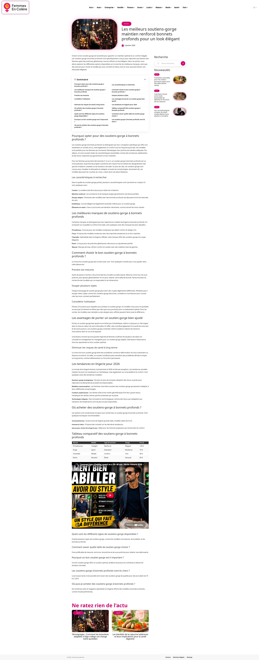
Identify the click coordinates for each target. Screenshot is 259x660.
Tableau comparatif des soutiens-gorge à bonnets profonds (126, 109)
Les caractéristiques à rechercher (123, 85)
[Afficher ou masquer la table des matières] (117, 79)
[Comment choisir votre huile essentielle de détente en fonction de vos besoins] (179, 96)
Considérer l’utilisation (82, 99)
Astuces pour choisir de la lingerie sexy (84, 428)
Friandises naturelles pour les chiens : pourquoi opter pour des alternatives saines (162, 81)
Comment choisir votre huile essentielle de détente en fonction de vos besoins (161, 98)
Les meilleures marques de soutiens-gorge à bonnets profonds (89, 91)
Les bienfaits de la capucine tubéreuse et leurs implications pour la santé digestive (130, 636)
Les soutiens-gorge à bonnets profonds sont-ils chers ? (128, 120)
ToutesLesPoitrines (78, 421)
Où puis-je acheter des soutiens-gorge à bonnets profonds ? (91, 126)
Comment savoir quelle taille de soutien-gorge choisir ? (128, 115)
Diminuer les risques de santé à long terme (89, 105)
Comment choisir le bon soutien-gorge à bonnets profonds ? (126, 91)
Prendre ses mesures (81, 95)
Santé (78, 613)
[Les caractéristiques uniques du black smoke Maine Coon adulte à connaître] (179, 111)
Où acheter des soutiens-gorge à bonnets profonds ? (88, 109)
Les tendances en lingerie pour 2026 (124, 105)
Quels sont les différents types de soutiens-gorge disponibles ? (89, 115)
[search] (250, 7)
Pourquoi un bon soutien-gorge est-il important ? (91, 120)
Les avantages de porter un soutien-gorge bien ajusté (128, 100)
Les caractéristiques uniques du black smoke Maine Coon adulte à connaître (161, 113)
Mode (126, 24)
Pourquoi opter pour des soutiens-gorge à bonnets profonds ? (89, 85)
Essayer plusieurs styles (120, 95)
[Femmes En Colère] (15, 7)
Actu (156, 74)
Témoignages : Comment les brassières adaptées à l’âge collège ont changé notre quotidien (90, 636)
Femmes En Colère (78, 424)
